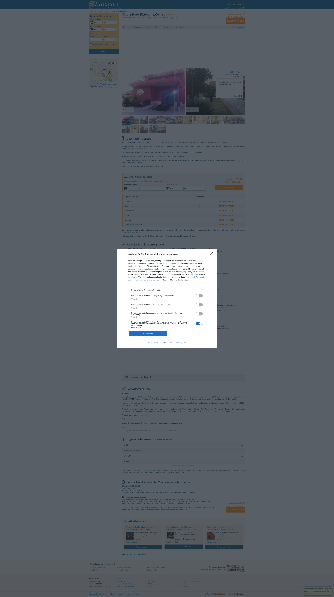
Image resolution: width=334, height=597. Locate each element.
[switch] (199, 295)
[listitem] (167, 290)
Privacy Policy (181, 343)
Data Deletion (152, 343)
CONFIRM (148, 333)
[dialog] (167, 298)
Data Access (167, 343)
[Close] (212, 254)
